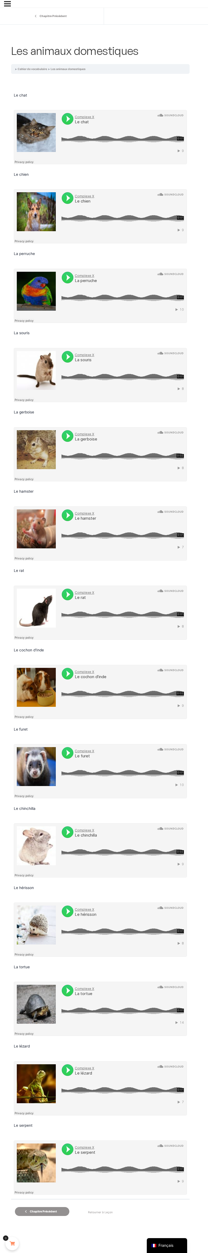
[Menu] (7, 3)
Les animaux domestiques (68, 69)
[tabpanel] (100, 647)
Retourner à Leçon (100, 1212)
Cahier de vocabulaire (32, 69)
